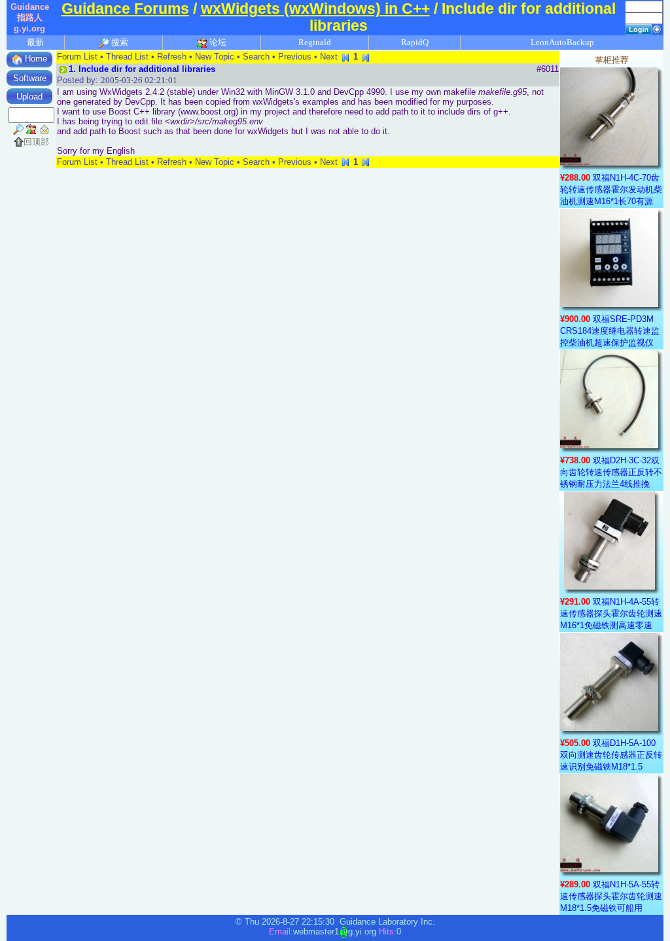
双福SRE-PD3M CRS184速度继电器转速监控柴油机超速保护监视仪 (610, 330)
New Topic (214, 57)
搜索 (118, 42)
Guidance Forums (125, 9)
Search (256, 57)
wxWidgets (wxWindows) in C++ (315, 9)
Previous (294, 57)
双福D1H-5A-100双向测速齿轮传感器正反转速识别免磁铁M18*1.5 (611, 755)
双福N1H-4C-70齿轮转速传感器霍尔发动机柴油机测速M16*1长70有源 (611, 189)
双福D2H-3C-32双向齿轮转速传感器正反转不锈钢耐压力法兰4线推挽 (611, 472)
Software (29, 78)
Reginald (314, 42)
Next (329, 57)
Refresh (171, 57)
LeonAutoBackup (562, 42)
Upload (29, 96)
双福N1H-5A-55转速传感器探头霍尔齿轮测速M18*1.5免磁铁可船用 (611, 896)
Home (34, 58)
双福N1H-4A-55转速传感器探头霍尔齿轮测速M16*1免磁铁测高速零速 (611, 613)
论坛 (216, 42)
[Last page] (366, 57)
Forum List (77, 57)
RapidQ (415, 42)
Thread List (127, 57)
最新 (35, 42)
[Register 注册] (657, 28)
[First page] (345, 57)
